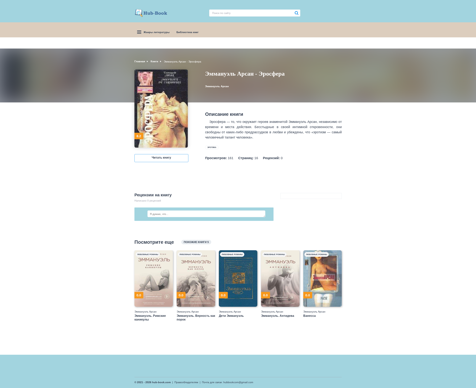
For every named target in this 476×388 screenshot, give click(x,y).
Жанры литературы (157, 32)
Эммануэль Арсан (217, 86)
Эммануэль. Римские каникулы (150, 317)
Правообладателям (186, 382)
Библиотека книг (187, 32)
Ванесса (309, 315)
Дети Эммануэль (231, 315)
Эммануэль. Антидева (277, 315)
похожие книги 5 (196, 242)
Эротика (211, 147)
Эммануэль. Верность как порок (196, 317)
